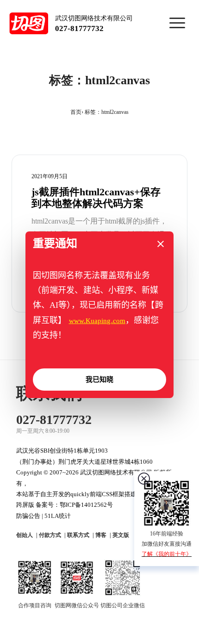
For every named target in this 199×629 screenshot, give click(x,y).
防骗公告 (28, 515)
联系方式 (78, 535)
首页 (75, 112)
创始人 (24, 535)
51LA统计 (57, 515)
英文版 (120, 535)
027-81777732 (79, 28)
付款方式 (50, 535)
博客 (100, 535)
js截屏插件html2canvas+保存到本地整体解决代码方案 (96, 198)
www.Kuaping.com (97, 320)
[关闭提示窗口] (160, 244)
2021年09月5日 (49, 176)
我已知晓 (99, 379)
